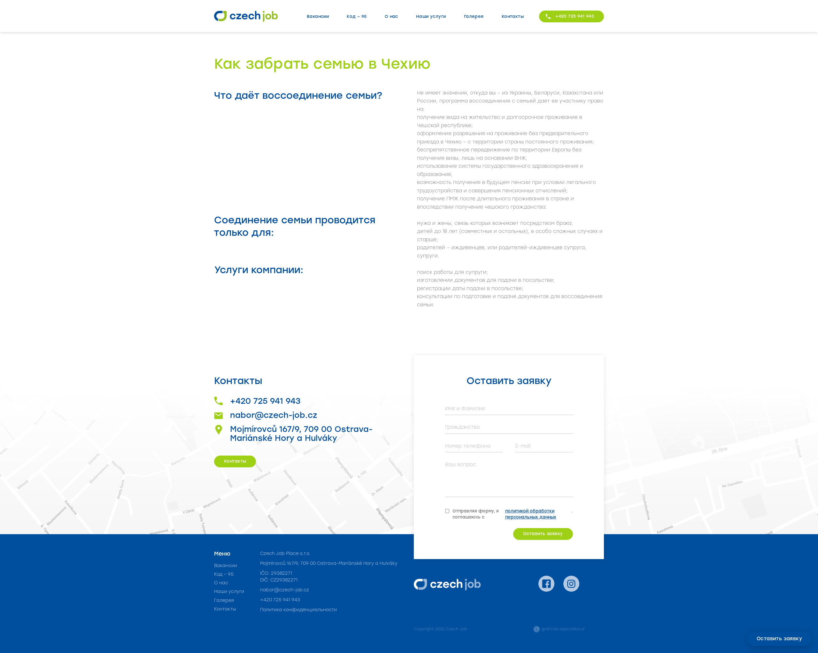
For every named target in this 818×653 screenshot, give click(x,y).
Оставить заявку (779, 638)
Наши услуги (431, 16)
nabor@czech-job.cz (273, 415)
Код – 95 (357, 16)
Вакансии (318, 16)
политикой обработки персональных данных (530, 514)
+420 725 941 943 (574, 16)
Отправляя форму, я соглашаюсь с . (512, 514)
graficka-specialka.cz (563, 629)
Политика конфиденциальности (298, 609)
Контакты (513, 16)
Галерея (474, 16)
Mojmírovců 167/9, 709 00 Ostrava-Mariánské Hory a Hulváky (301, 434)
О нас (391, 16)
